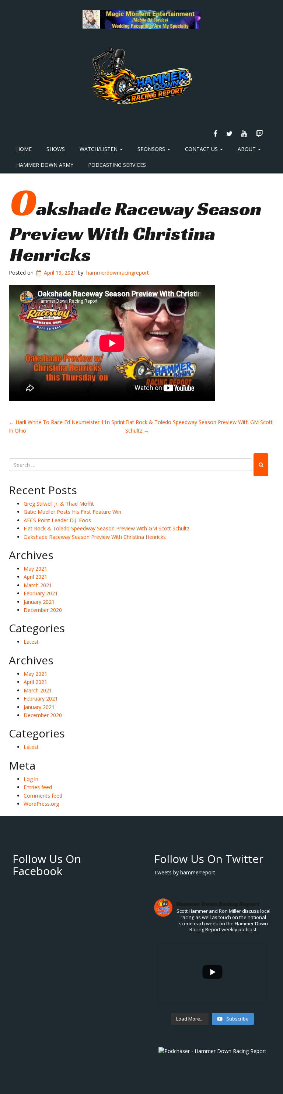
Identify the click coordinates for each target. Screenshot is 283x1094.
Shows (55, 148)
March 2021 (38, 585)
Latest (31, 641)
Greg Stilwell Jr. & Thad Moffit (59, 503)
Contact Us (202, 148)
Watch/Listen (99, 148)
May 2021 (35, 568)
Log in (31, 778)
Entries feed (38, 787)
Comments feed (43, 795)
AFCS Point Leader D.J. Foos (57, 520)
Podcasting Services (117, 164)
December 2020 (43, 609)
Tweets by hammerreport (184, 872)
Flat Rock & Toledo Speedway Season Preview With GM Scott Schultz (106, 528)
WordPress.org (41, 803)
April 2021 (35, 576)
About (247, 148)
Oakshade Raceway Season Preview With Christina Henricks (135, 231)
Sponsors (152, 148)
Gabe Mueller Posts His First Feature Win (72, 511)
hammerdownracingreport (117, 272)
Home (24, 148)
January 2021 (39, 601)
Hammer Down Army (44, 164)
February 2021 (41, 593)
